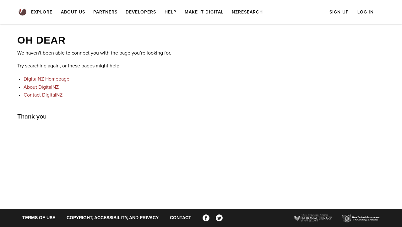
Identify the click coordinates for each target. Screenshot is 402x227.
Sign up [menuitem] (339, 12)
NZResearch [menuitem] (247, 12)
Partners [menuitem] (105, 12)
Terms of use (38, 217)
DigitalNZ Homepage (46, 79)
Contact (180, 217)
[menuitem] (22, 12)
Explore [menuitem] (41, 12)
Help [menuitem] (171, 12)
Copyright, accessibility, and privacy (113, 217)
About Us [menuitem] (73, 12)
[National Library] (313, 217)
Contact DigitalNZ (43, 95)
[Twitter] (219, 217)
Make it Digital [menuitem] (204, 12)
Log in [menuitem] (365, 12)
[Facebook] (206, 217)
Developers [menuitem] (141, 12)
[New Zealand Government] (361, 217)
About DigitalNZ (41, 87)
